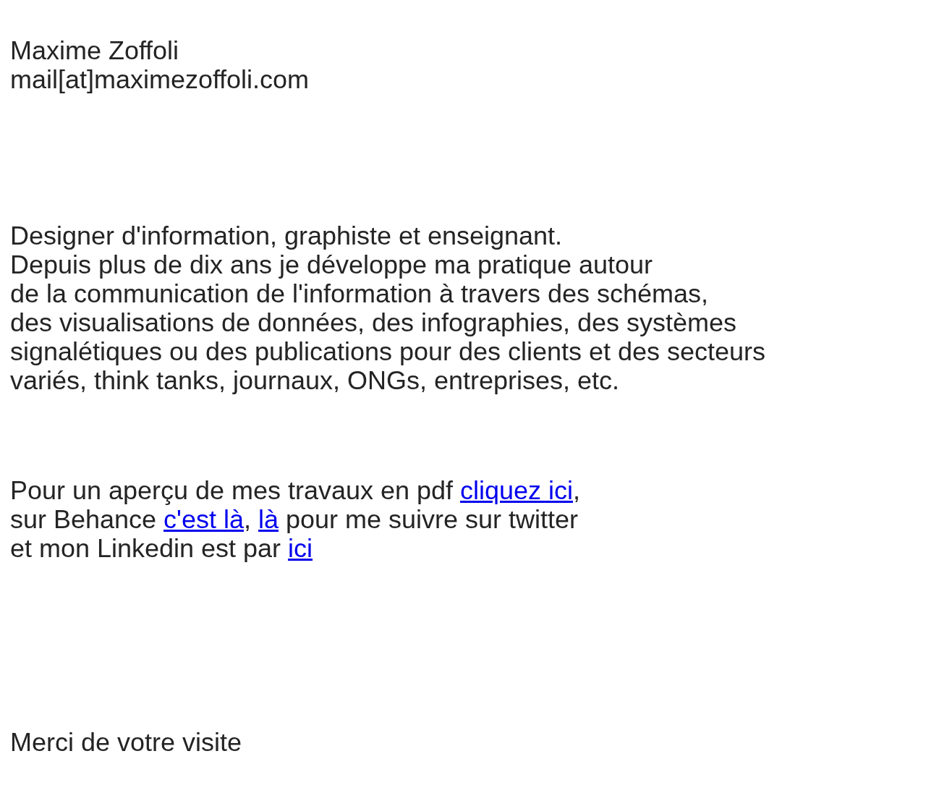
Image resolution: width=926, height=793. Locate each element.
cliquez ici (516, 490)
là (268, 519)
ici (300, 548)
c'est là (203, 519)
